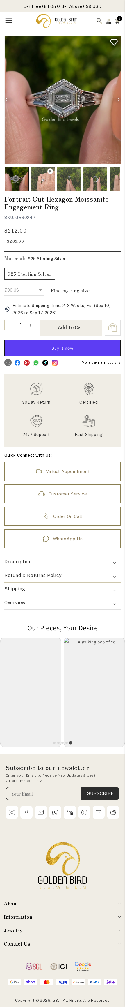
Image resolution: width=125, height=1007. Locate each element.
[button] (117, 21)
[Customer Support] (113, 328)
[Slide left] (9, 100)
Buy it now (62, 348)
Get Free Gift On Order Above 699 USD (63, 6)
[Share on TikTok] (45, 362)
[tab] (54, 742)
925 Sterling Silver (30, 273)
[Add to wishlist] (112, 41)
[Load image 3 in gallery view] (95, 179)
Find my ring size (70, 290)
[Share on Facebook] (17, 362)
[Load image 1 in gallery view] (16, 179)
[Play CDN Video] (43, 179)
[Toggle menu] (9, 21)
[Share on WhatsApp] (36, 362)
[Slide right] (115, 100)
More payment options (101, 362)
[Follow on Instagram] (54, 362)
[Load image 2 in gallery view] (69, 179)
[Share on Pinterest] (26, 362)
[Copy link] (8, 362)
